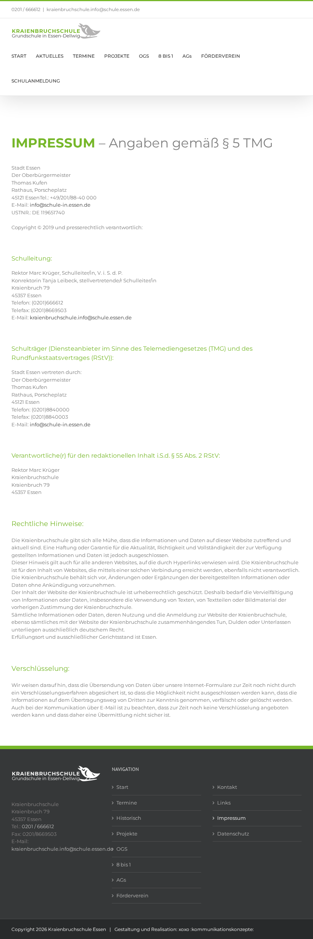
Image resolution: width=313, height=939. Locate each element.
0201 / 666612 (25, 9)
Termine (126, 803)
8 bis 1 (123, 864)
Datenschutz (233, 834)
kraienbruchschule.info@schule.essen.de (93, 9)
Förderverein (132, 895)
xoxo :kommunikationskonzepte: (216, 929)
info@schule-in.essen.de (60, 205)
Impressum (231, 818)
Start (122, 787)
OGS (121, 849)
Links (224, 803)
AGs (121, 880)
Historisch (128, 818)
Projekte (126, 834)
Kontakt (227, 787)
